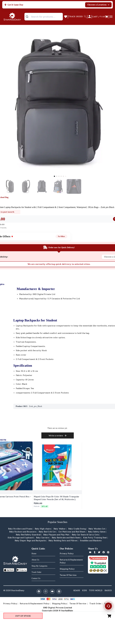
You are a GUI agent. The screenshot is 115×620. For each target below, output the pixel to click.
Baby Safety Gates (96, 532)
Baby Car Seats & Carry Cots (85, 534)
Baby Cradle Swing (77, 529)
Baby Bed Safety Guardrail (28, 534)
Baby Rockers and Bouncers (22, 532)
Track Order (95, 603)
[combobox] (43, 17)
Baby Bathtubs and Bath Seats (66, 537)
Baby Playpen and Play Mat (56, 534)
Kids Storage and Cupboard (20, 537)
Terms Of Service (68, 575)
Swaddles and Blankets (91, 540)
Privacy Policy (67, 553)
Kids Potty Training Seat (95, 537)
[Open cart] (109, 616)
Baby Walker (60, 529)
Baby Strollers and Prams (20, 529)
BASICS (108, 590)
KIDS (84, 590)
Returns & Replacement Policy (71, 561)
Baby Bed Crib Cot (47, 532)
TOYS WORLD (95, 590)
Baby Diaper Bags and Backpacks (30, 540)
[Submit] (28, 17)
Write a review (56, 435)
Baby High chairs (43, 529)
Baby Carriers (42, 537)
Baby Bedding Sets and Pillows (63, 540)
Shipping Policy (67, 569)
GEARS (76, 590)
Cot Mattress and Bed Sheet (71, 532)
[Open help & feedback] (108, 606)
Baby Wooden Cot (96, 529)
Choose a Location (97, 5)
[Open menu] (111, 16)
